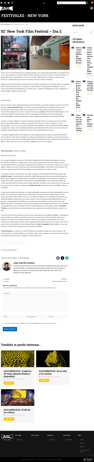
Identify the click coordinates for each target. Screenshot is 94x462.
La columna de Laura (84, 451)
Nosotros (20, 439)
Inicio (2, 24)
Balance (82, 446)
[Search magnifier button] (91, 32)
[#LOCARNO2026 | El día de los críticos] (17, 397)
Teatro (82, 439)
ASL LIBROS (68, 439)
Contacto (52, 439)
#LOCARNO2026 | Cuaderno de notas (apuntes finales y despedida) (17, 374)
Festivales (7, 24)
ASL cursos (35, 435)
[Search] (87, 2)
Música (82, 443)
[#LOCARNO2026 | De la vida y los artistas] (53, 359)
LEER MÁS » (79, 66)
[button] (91, 8)
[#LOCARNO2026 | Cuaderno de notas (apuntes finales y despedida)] (17, 359)
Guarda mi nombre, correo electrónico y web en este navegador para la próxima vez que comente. (31, 323)
